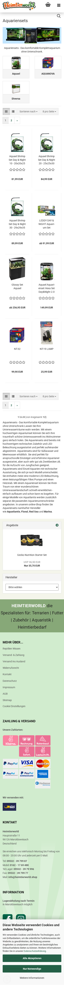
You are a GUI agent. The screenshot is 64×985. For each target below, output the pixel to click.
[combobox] (28, 111)
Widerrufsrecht (11, 667)
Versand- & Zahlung (13, 655)
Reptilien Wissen (11, 648)
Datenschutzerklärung (35, 951)
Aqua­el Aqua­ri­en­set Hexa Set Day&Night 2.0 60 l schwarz (46, 288)
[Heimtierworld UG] (18, 6)
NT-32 (17, 348)
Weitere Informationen (32, 977)
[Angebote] (57, 525)
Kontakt (7, 674)
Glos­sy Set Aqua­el (17, 286)
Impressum (9, 687)
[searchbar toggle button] (58, 16)
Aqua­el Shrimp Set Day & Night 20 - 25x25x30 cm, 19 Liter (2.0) (46, 160)
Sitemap (7, 700)
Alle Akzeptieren (32, 958)
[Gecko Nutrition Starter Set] (32, 540)
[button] (6, 111)
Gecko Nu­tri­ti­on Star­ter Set (32, 555)
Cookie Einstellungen (14, 706)
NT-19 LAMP (47, 348)
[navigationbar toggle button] (58, 5)
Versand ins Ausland (14, 661)
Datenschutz (10, 680)
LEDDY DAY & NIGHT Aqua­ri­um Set (47, 224)
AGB (5, 693)
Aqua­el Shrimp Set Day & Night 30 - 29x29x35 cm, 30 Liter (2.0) (17, 224)
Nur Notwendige (32, 968)
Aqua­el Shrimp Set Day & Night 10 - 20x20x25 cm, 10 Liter (17, 160)
